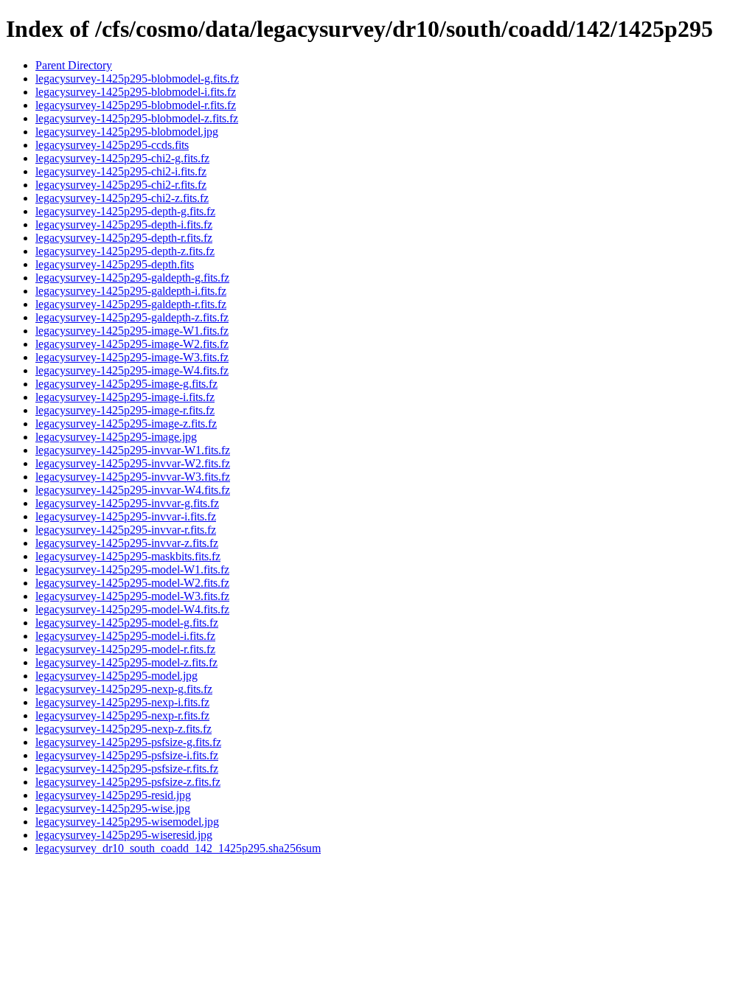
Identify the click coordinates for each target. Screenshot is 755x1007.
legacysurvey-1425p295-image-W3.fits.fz (132, 357)
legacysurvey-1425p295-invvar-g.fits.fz (127, 503)
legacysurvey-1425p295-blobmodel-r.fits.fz (135, 105)
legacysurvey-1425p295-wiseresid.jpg (123, 835)
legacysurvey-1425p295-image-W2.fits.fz (132, 344)
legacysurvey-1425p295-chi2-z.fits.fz (122, 198)
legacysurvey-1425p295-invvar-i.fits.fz (125, 516)
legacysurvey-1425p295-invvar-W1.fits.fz (132, 450)
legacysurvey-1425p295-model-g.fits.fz (126, 622)
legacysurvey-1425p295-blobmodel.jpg (126, 131)
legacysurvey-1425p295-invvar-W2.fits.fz (132, 463)
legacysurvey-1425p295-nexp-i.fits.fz (122, 702)
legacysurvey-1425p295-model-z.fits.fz (126, 662)
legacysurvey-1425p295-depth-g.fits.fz (125, 211)
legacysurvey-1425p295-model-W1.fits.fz (132, 569)
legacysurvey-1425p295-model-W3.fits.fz (132, 596)
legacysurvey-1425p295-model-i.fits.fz (125, 636)
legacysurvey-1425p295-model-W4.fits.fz (132, 609)
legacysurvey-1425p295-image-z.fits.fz (126, 423)
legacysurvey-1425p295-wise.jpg (112, 808)
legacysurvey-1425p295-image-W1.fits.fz (132, 330)
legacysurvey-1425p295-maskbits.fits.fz (127, 556)
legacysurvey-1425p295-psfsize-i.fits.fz (126, 755)
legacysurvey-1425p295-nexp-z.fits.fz (123, 728)
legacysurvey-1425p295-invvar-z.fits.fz (126, 543)
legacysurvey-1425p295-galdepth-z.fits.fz (132, 317)
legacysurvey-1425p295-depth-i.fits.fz (123, 224)
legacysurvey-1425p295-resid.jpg (113, 795)
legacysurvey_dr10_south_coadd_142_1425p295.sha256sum (178, 848)
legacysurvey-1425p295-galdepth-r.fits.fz (130, 304)
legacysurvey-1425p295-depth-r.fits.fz (123, 237)
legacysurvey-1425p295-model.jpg (116, 675)
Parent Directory (73, 65)
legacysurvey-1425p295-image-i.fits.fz (125, 397)
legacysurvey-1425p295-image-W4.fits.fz (132, 370)
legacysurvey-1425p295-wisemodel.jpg (127, 821)
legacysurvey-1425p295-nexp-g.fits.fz (123, 689)
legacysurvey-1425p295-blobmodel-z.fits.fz (136, 118)
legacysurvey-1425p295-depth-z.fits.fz (125, 251)
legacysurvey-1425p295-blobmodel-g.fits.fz (137, 78)
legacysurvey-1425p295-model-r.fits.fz (125, 649)
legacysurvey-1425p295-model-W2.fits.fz (132, 582)
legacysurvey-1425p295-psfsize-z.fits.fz (127, 782)
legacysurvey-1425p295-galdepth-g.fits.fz (132, 277)
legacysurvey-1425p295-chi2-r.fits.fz (120, 184)
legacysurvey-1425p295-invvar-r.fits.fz (125, 529)
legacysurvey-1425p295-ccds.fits (112, 145)
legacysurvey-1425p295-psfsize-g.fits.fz (128, 742)
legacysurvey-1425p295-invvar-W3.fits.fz (132, 476)
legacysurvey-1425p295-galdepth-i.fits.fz (130, 291)
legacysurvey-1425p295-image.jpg (116, 437)
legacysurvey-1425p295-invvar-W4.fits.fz (132, 490)
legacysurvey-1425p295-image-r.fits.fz (125, 410)
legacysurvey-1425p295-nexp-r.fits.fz (122, 715)
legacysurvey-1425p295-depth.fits (114, 264)
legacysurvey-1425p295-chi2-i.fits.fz (120, 171)
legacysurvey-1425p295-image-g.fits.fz (126, 383)
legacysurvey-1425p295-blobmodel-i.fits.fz (135, 92)
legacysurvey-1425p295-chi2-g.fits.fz (122, 158)
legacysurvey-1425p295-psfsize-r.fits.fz (126, 768)
